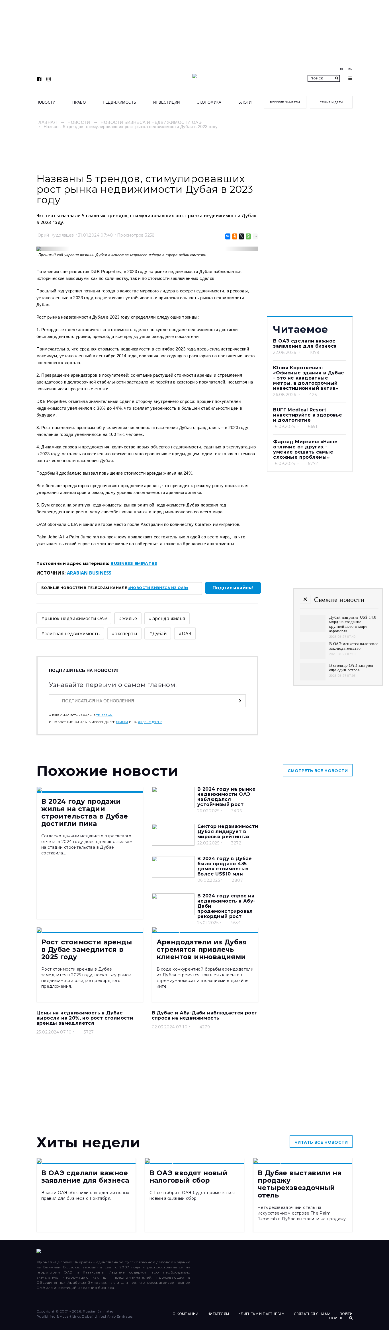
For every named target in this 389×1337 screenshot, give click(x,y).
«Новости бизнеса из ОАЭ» (158, 588)
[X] (241, 236)
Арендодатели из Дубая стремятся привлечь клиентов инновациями (202, 949)
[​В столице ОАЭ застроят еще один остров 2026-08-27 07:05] (312, 678)
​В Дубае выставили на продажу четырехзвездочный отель (299, 1184)
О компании (185, 1314)
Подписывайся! (232, 587)
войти (346, 1314)
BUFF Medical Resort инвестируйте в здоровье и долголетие (307, 415)
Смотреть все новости (318, 770)
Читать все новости (321, 1142)
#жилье (128, 618)
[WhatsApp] (248, 236)
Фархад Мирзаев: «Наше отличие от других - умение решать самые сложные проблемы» (305, 449)
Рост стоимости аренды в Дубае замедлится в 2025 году (86, 949)
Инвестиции (166, 102)
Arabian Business (89, 573)
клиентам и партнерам (261, 1314)
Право (79, 102)
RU (342, 69)
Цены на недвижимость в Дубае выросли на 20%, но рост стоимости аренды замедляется (84, 1018)
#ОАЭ (185, 633)
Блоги (244, 102)
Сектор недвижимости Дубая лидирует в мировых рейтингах (227, 831)
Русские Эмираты (285, 102)
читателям (218, 1314)
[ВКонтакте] (227, 236)
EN (350, 69)
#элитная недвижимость (70, 633)
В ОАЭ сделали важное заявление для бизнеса (305, 343)
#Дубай (158, 633)
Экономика (209, 102)
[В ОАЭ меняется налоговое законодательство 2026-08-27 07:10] (312, 657)
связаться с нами (312, 1314)
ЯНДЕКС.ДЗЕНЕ (150, 722)
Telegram (104, 715)
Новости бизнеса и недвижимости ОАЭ (151, 122)
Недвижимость (119, 102)
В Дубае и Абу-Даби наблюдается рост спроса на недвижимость (204, 1015)
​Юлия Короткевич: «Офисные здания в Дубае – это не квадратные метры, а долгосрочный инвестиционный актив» (308, 378)
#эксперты (124, 633)
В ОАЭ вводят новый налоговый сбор (189, 1176)
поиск (336, 1318)
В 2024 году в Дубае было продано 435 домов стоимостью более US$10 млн (224, 866)
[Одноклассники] (234, 236)
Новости (46, 102)
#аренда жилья (167, 618)
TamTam (122, 722)
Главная (46, 122)
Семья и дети (331, 102)
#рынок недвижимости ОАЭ (74, 618)
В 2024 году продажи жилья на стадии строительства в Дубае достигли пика (84, 812)
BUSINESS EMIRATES (133, 563)
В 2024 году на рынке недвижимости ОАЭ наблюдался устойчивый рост (226, 796)
